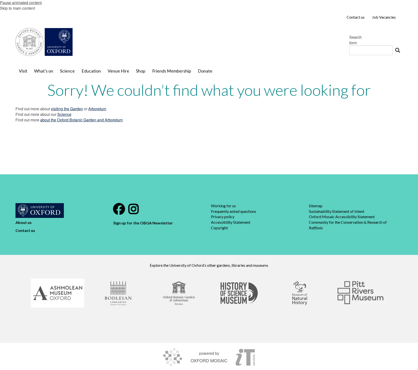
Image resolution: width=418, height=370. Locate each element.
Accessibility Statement (230, 222)
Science (64, 114)
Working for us (223, 205)
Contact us (25, 230)
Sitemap (315, 205)
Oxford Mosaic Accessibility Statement (342, 216)
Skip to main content (17, 8)
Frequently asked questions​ (233, 211)
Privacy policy (222, 216)
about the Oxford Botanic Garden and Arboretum (81, 120)
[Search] (398, 50)
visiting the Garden (67, 108)
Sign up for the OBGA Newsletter (143, 223)
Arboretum (97, 108)
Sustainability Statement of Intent (336, 211)
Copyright (219, 227)
